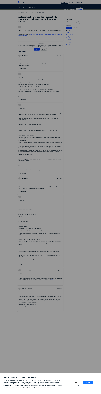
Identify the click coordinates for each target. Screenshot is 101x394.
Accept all (88, 382)
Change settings (82, 385)
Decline (75, 382)
